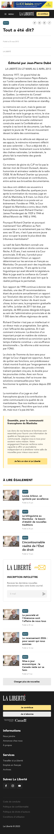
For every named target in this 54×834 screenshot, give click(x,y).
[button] (5, 14)
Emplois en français (12, 765)
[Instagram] (13, 788)
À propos (7, 745)
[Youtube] (19, 788)
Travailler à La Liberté (13, 761)
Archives (7, 770)
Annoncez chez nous (12, 741)
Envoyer (41, 594)
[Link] (49, 22)
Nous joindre (9, 736)
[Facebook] (6, 788)
